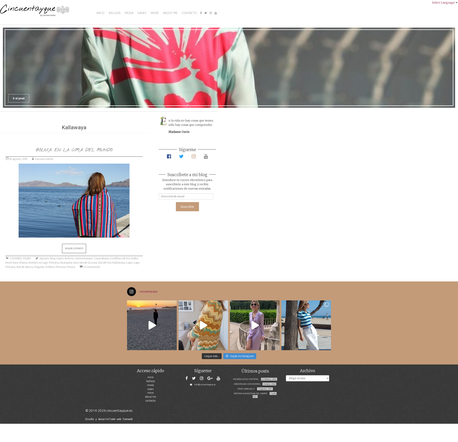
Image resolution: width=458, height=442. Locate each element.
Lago (129, 262)
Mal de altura (24, 267)
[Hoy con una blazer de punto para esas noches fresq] (203, 325)
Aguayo (44, 258)
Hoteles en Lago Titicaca (43, 262)
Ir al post (19, 98)
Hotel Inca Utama (16, 262)
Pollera (50, 267)
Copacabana (101, 258)
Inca (75, 262)
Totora (71, 267)
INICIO (100, 13)
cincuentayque (84, 258)
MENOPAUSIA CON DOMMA (247, 384)
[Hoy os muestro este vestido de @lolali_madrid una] (255, 325)
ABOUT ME (170, 13)
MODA (129, 13)
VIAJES (142, 13)
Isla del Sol (104, 262)
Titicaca (60, 267)
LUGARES (16, 258)
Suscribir (187, 207)
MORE (155, 13)
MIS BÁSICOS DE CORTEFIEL (246, 379)
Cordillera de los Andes (124, 258)
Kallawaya (118, 262)
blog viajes (57, 258)
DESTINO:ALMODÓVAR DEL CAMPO (250, 393)
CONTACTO (189, 13)
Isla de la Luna (88, 262)
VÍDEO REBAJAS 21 (246, 389)
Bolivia (69, 258)
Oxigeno (39, 267)
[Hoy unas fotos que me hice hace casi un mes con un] (306, 325)
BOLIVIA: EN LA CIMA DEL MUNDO (74, 150)
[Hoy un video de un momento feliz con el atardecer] (152, 325)
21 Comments (91, 267)
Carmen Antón (44, 159)
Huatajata (66, 262)
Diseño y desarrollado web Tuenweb (109, 419)
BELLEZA (114, 13)
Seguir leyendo (74, 248)
